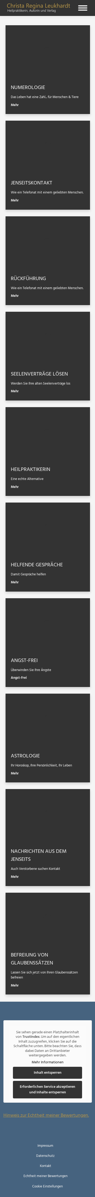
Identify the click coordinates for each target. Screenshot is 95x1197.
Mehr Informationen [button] (48, 1062)
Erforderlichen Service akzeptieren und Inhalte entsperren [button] (47, 1089)
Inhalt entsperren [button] (47, 1073)
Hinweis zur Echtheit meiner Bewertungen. (46, 1115)
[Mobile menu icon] (83, 8)
